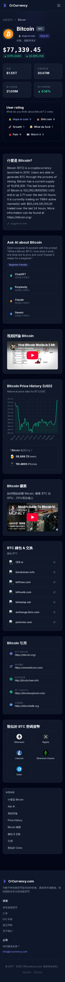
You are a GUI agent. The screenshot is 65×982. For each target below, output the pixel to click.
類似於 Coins (15, 847)
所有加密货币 (10, 907)
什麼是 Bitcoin (15, 799)
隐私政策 (27, 972)
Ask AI (11, 806)
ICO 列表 (7, 919)
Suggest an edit (19, 223)
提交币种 (7, 925)
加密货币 (7, 19)
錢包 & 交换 (14, 834)
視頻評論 (13, 813)
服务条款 (38, 972)
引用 (10, 840)
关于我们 (7, 930)
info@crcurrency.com (15, 951)
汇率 (5, 913)
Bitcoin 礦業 (14, 827)
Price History (15, 820)
